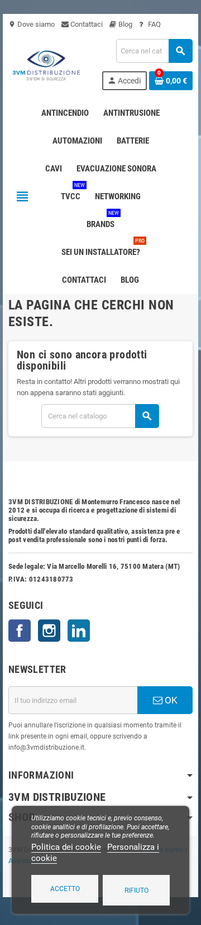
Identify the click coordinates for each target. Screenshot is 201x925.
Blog (124, 24)
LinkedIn (79, 630)
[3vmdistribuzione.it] (45, 64)
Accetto (65, 889)
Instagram (49, 630)
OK (170, 700)
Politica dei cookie (66, 847)
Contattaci (86, 24)
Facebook (19, 630)
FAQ (153, 24)
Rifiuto (137, 890)
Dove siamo (31, 24)
